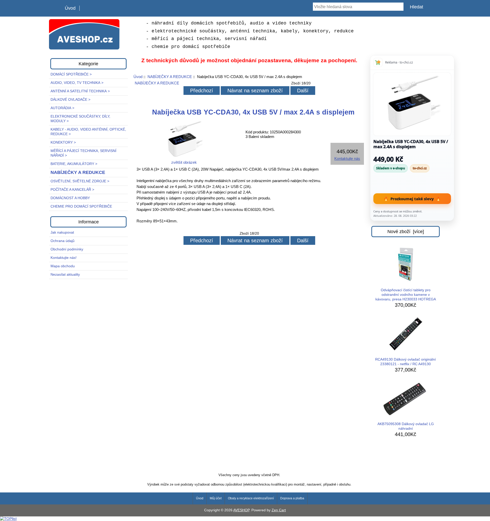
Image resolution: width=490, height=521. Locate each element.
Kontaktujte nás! (64, 258)
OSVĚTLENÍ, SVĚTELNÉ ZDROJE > (80, 181)
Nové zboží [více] (405, 231)
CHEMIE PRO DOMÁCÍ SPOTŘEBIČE (81, 206)
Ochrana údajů (63, 241)
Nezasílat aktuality (65, 274)
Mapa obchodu (63, 266)
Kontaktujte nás (347, 158)
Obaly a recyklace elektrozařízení (251, 498)
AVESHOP (241, 510)
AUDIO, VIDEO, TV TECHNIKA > (77, 83)
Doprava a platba (292, 498)
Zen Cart (279, 510)
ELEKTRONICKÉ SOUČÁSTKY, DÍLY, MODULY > (80, 119)
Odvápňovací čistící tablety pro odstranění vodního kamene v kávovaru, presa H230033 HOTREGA (405, 294)
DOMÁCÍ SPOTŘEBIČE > (71, 74)
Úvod (70, 8)
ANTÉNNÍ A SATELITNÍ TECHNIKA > (80, 91)
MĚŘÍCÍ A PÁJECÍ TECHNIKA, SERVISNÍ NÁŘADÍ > (83, 153)
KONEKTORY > (63, 142)
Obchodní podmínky (67, 249)
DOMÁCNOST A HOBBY (70, 198)
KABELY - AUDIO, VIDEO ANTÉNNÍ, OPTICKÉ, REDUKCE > (88, 132)
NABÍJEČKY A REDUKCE (170, 76)
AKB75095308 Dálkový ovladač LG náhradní (405, 426)
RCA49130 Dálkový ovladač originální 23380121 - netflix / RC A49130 (405, 362)
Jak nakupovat (62, 232)
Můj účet (216, 498)
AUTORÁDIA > (62, 108)
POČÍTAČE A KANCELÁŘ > (72, 190)
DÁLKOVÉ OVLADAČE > (70, 99)
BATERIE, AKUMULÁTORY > (74, 164)
